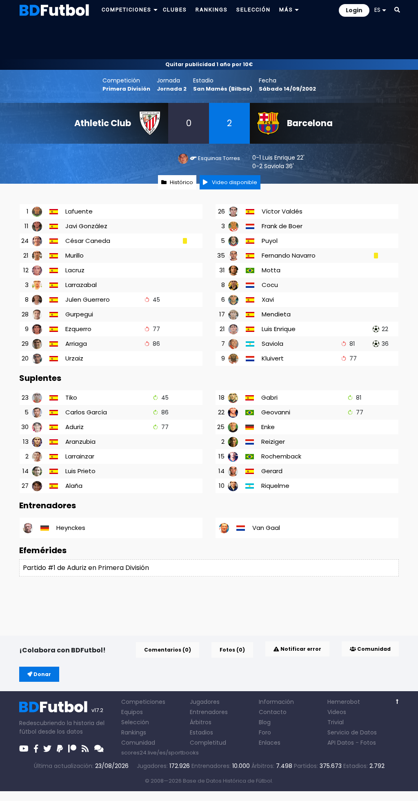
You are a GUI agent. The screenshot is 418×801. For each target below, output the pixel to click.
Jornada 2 (172, 89)
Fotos (368, 743)
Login (354, 10)
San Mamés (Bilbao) (222, 89)
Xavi (268, 299)
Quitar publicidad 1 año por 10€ (209, 64)
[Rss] (85, 748)
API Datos (340, 743)
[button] (397, 10)
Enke (268, 427)
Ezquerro (78, 329)
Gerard (271, 471)
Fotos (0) (232, 649)
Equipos (132, 712)
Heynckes (70, 527)
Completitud (208, 743)
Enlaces (269, 743)
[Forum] (99, 748)
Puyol (270, 240)
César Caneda (87, 240)
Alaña (73, 485)
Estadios (201, 732)
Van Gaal (266, 527)
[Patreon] (72, 748)
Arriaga (76, 343)
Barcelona (310, 123)
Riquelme (275, 485)
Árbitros (200, 722)
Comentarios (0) (167, 649)
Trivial (335, 722)
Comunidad (373, 648)
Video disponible (234, 182)
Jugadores (205, 702)
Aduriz (74, 427)
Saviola (274, 166)
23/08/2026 (112, 766)
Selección (135, 722)
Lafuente (79, 211)
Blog (265, 722)
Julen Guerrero (87, 299)
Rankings (133, 732)
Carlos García (86, 412)
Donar (41, 674)
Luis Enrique (278, 158)
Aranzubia (80, 441)
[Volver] (397, 701)
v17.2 (97, 710)
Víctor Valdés (282, 211)
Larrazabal (81, 284)
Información (276, 702)
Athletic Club (102, 123)
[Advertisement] (209, 39)
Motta (271, 270)
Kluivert (273, 358)
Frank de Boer (282, 226)
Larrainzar (79, 456)
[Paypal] (60, 748)
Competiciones (143, 702)
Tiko (71, 397)
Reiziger (273, 441)
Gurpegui (79, 314)
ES (377, 10)
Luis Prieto (80, 471)
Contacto (273, 712)
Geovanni (275, 412)
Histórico (181, 182)
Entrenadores (209, 712)
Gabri (269, 397)
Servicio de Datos (352, 732)
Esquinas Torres (219, 158)
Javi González (86, 226)
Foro (265, 732)
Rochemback (281, 456)
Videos (336, 712)
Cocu (270, 284)
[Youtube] (24, 748)
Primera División (126, 89)
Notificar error (300, 648)
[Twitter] (47, 748)
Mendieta (276, 314)
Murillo (74, 255)
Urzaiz (74, 358)
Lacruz (74, 270)
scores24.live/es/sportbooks (160, 752)
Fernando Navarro (289, 255)
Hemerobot (343, 702)
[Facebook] (36, 748)
